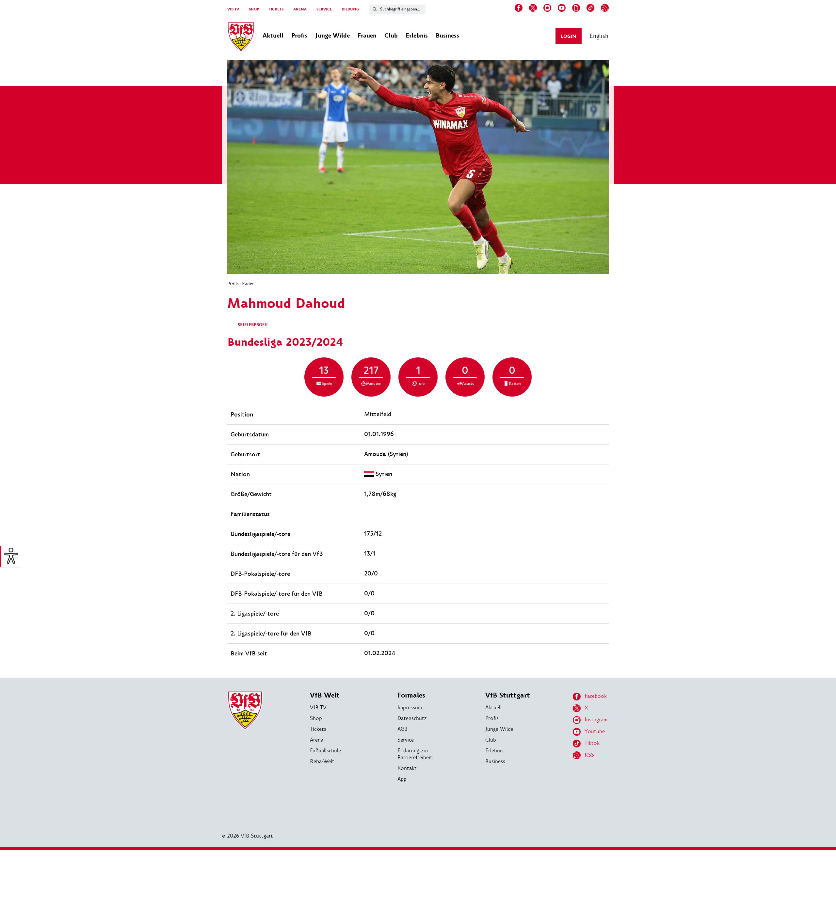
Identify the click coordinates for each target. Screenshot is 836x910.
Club (490, 739)
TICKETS (276, 9)
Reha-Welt (322, 761)
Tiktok (592, 743)
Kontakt (407, 768)
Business (495, 761)
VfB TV (233, 9)
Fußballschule (325, 750)
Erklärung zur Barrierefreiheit (414, 754)
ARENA (300, 9)
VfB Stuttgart (507, 695)
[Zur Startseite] (241, 38)
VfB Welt (325, 695)
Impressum (409, 707)
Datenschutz (412, 718)
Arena (316, 739)
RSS (589, 754)
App (402, 779)
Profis (233, 284)
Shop (316, 718)
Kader (248, 284)
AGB (402, 729)
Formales (411, 695)
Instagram (596, 719)
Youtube (595, 731)
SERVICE (324, 9)
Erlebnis (494, 750)
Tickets (318, 729)
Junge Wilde (499, 729)
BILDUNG (350, 9)
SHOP (254, 9)
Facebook (596, 696)
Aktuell (493, 707)
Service (405, 739)
